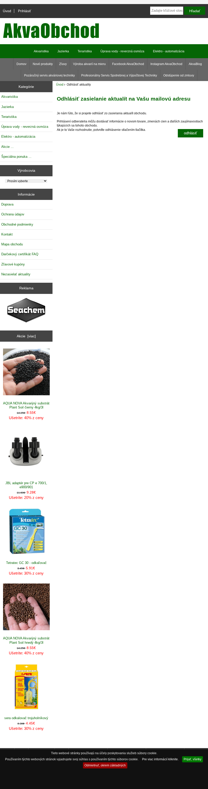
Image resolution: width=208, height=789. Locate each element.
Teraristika (85, 51)
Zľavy (63, 64)
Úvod (7, 11)
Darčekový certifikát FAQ (19, 254)
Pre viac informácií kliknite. (160, 759)
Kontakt (7, 234)
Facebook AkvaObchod (128, 64)
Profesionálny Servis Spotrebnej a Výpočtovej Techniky (119, 75)
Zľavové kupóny (13, 264)
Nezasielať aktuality (15, 274)
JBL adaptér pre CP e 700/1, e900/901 (26, 485)
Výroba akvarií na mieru (89, 64)
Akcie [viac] (26, 336)
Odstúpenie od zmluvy (178, 75)
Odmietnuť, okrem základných (105, 765)
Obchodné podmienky (17, 224)
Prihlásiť (24, 11)
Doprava (7, 204)
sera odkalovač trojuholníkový (26, 718)
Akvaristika (41, 51)
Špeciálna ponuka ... (16, 157)
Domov (21, 64)
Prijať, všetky (192, 759)
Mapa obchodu (12, 244)
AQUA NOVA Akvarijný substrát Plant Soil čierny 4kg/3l (26, 405)
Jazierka (63, 51)
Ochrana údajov (12, 214)
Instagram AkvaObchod (166, 64)
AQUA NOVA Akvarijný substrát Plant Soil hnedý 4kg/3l (26, 640)
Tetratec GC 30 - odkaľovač (26, 563)
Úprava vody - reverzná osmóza (122, 51)
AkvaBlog (195, 64)
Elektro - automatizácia (168, 51)
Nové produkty (43, 64)
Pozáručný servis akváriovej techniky (49, 75)
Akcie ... (7, 147)
